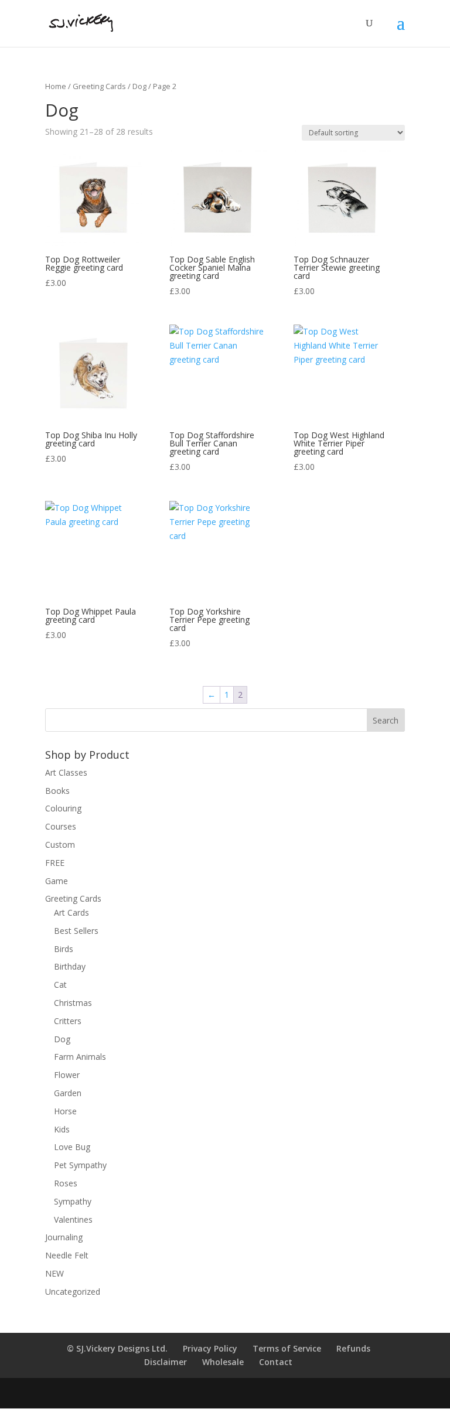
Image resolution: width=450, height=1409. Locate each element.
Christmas (73, 1002)
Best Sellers (76, 930)
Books (57, 790)
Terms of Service (287, 1348)
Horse (65, 1111)
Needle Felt (66, 1255)
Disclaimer (165, 1361)
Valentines (73, 1219)
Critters (67, 1020)
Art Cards (71, 912)
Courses (60, 826)
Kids (62, 1129)
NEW (54, 1273)
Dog (139, 86)
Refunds (353, 1348)
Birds (63, 948)
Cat (60, 984)
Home (55, 86)
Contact (275, 1361)
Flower (67, 1074)
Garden (67, 1092)
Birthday (70, 966)
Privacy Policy (210, 1348)
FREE (54, 862)
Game (56, 880)
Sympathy (72, 1201)
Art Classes (66, 772)
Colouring (63, 808)
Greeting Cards (99, 86)
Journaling (64, 1237)
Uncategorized (72, 1291)
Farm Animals (80, 1056)
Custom (60, 844)
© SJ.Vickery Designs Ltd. (117, 1348)
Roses (65, 1183)
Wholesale (223, 1361)
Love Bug (72, 1146)
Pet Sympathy (80, 1165)
